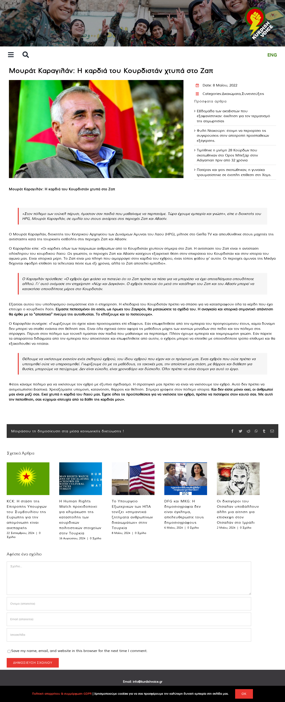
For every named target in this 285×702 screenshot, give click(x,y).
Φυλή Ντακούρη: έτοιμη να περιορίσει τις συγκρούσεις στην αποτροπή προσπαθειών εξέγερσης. (233, 135)
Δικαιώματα (231, 93)
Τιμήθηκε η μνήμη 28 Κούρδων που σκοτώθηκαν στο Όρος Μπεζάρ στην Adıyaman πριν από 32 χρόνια (227, 155)
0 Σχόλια (95, 538)
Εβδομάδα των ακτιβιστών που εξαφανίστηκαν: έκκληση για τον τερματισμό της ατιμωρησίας (233, 116)
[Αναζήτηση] (25, 55)
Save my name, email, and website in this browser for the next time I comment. (79, 650)
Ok (244, 694)
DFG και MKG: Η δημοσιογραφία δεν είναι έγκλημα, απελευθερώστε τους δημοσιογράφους (184, 512)
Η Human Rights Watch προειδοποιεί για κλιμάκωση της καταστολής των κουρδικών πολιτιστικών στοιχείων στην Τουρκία (80, 517)
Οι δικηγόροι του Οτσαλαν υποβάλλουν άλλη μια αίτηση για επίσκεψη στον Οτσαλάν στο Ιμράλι (238, 512)
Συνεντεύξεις (253, 93)
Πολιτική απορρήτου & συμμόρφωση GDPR (62, 694)
